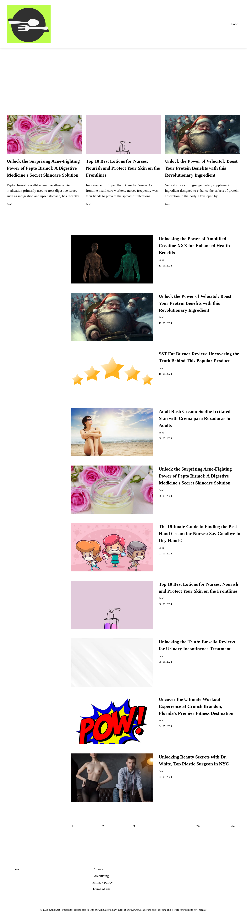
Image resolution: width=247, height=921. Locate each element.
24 (198, 826)
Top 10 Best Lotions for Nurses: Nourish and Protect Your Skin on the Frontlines (123, 168)
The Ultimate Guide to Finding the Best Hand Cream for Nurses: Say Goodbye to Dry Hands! (199, 533)
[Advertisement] (123, 77)
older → (234, 826)
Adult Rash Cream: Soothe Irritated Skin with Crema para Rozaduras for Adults (195, 418)
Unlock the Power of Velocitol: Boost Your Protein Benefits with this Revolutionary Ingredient (201, 168)
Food (234, 24)
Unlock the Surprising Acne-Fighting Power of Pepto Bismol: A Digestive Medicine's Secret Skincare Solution (43, 168)
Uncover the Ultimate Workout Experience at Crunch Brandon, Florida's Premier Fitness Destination (196, 706)
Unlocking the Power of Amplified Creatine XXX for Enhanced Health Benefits (194, 245)
